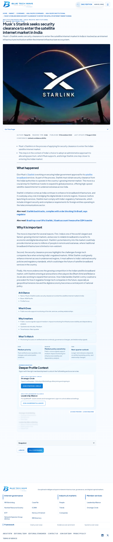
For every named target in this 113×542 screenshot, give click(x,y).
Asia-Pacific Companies (35, 13)
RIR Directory (36, 518)
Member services (94, 496)
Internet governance (13, 496)
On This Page (10, 129)
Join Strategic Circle (32, 386)
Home (5, 13)
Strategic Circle (92, 508)
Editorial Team (20, 534)
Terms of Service (10, 538)
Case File (35, 502)
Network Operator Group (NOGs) (13, 518)
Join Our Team (66, 534)
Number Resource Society (13, 508)
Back (21, 450)
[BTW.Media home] (18, 4)
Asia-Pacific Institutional (55, 13)
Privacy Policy (79, 534)
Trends (61, 508)
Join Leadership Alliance (33, 403)
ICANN (34, 508)
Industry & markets (67, 496)
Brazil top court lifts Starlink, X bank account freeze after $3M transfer (59, 220)
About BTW (7, 534)
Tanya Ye (27, 135)
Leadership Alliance (94, 502)
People (61, 502)
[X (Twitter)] (107, 535)
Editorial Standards (37, 534)
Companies (20, 13)
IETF (6, 513)
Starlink (30, 174)
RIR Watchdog (9, 502)
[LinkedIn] (102, 535)
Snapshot (22, 443)
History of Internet (38, 513)
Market (11, 13)
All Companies (35, 450)
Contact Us (53, 534)
